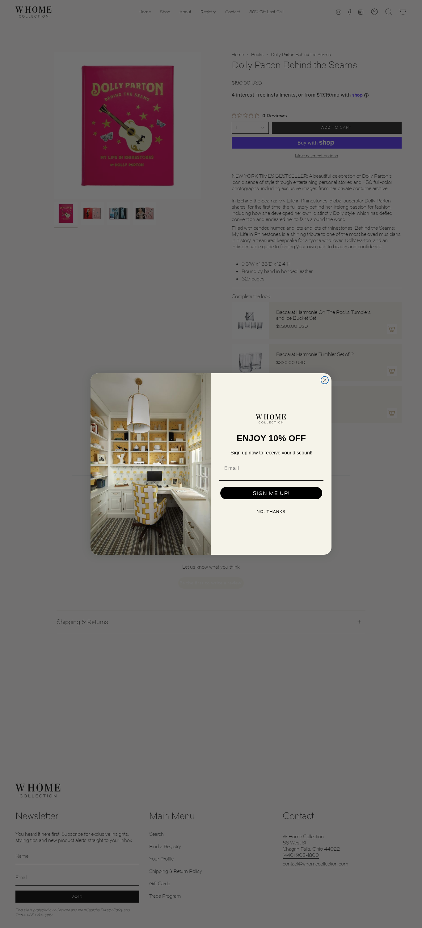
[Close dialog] (324, 380)
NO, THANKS (271, 511)
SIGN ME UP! (271, 493)
